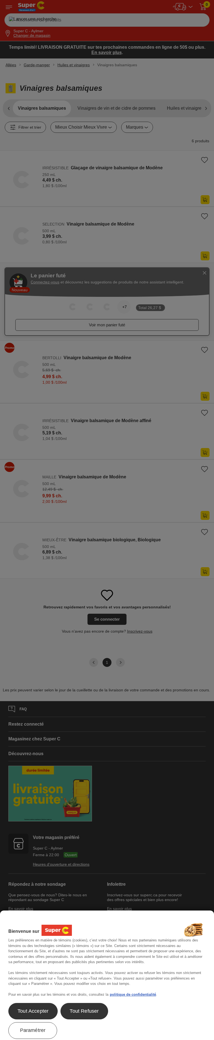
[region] (107, 975)
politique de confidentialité (133, 994)
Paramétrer (33, 1030)
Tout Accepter (33, 1011)
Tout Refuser (84, 1011)
